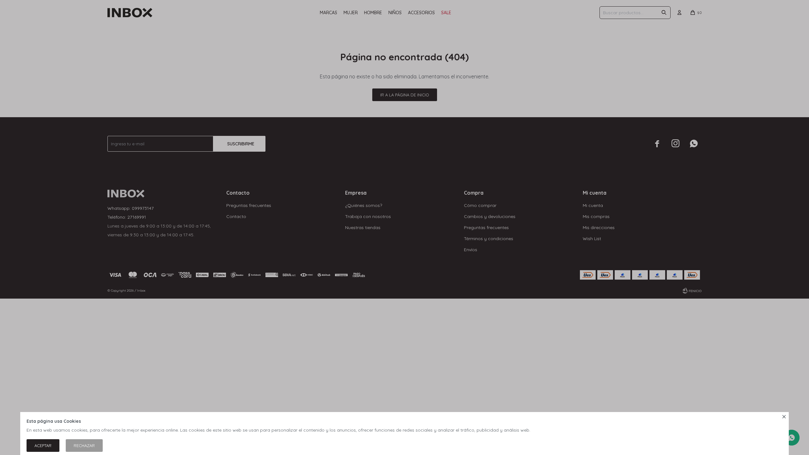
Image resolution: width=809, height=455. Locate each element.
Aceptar (43, 445)
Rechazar (84, 445)
